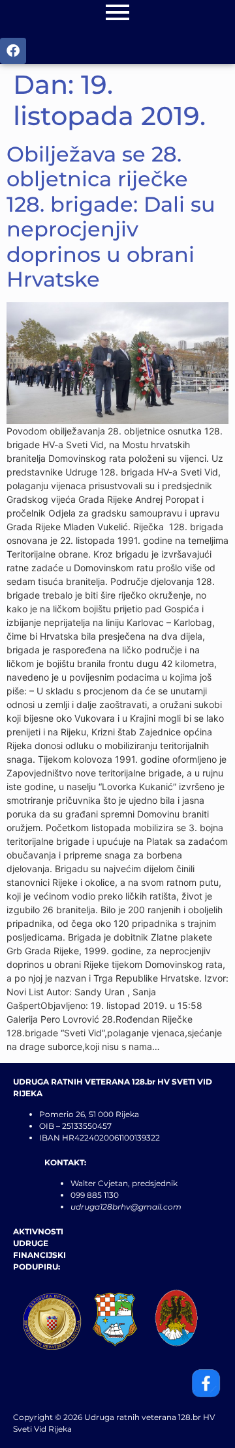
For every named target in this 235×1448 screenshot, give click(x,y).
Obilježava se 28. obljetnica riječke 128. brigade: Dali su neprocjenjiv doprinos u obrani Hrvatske (111, 216)
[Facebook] (13, 51)
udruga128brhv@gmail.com (125, 1207)
